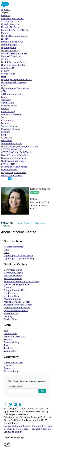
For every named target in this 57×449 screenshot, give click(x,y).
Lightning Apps (9, 44)
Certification (7, 102)
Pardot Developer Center (14, 62)
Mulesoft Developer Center (18, 304)
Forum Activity (23, 222)
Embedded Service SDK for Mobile (21, 281)
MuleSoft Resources (11, 175)
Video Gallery (8, 111)
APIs (3, 91)
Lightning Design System (13, 82)
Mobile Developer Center (14, 53)
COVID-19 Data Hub (11, 149)
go (42, 391)
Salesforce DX (8, 67)
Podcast (5, 108)
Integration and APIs (12, 41)
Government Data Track (13, 158)
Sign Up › (5, 9)
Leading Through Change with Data (19, 146)
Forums (5, 123)
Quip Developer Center (13, 65)
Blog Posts (40, 222)
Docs (3, 76)
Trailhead (6, 99)
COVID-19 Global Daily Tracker (17, 152)
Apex (3, 85)
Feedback (35, 428)
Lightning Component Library (16, 79)
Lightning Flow (8, 47)
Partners (5, 131)
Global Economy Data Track (15, 155)
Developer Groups (10, 128)
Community (7, 120)
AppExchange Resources (13, 172)
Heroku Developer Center (14, 35)
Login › (5, 12)
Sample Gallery (9, 105)
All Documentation (11, 94)
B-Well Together (9, 163)
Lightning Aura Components (15, 88)
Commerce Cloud (13, 269)
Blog (3, 134)
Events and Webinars (12, 114)
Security (5, 70)
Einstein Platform (10, 27)
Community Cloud (10, 21)
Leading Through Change (14, 166)
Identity (5, 38)
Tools (4, 117)
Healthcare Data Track (12, 160)
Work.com (6, 140)
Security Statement (33, 426)
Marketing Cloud (9, 50)
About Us (46, 428)
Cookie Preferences (18, 428)
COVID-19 (6, 137)
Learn (4, 97)
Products (5, 15)
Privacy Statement (13, 426)
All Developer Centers (12, 18)
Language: (13, 431)
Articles (6, 225)
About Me (8, 222)
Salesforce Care (9, 169)
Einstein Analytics (10, 24)
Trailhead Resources (11, 143)
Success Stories (9, 126)
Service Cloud (8, 73)
